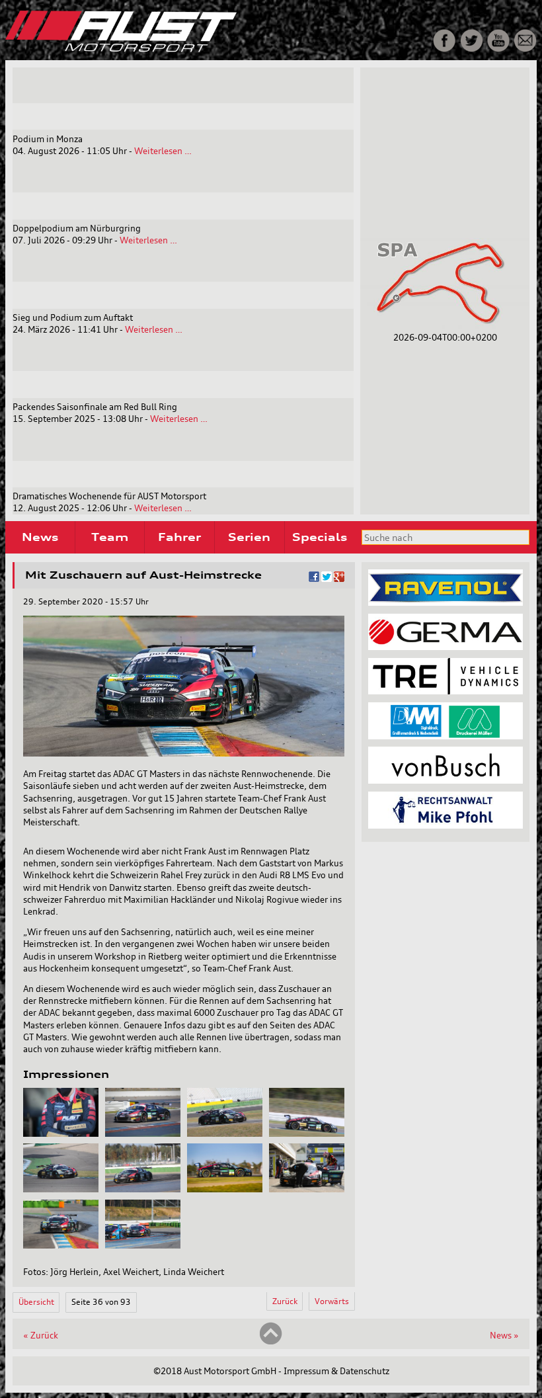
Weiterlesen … (163, 150)
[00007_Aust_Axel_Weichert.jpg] (224, 1189)
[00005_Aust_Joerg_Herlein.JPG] (60, 1189)
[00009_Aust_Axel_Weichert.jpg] (60, 1245)
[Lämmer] (445, 736)
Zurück (284, 1301)
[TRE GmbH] (445, 691)
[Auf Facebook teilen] (314, 578)
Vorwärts (332, 1301)
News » (504, 1335)
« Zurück (40, 1335)
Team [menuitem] (109, 537)
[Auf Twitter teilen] (326, 578)
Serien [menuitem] (249, 537)
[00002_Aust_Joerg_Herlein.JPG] (142, 1133)
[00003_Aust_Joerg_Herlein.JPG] (224, 1133)
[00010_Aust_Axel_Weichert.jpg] (142, 1245)
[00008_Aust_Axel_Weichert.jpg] (306, 1189)
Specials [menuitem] (319, 537)
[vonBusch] (445, 780)
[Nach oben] (270, 1341)
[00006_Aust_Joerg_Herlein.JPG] (142, 1189)
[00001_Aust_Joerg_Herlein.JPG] (60, 1133)
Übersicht (36, 1302)
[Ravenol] (445, 602)
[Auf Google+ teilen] (339, 578)
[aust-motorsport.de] (179, 49)
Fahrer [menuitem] (179, 537)
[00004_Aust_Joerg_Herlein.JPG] (306, 1133)
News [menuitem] (40, 537)
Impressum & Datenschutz (336, 1371)
